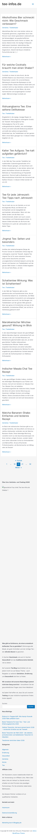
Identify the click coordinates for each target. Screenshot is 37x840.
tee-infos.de (11, 4)
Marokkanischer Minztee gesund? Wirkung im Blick (17, 324)
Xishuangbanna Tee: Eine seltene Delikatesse (16, 108)
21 (22, 464)
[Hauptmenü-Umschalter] (33, 4)
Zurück (18, 461)
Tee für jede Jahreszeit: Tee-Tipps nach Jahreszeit (17, 196)
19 (14, 464)
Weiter (18, 468)
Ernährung (5, 752)
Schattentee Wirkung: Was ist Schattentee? (17, 282)
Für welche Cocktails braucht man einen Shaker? (18, 66)
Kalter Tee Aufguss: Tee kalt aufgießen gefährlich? (18, 152)
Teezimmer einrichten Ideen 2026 (13, 740)
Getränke (5, 27)
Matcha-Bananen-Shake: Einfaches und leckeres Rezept (16, 416)
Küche (4, 762)
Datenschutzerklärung (9, 813)
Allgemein (5, 749)
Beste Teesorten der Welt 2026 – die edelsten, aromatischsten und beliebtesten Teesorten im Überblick (17, 735)
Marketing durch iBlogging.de (11, 822)
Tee (3, 113)
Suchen (4, 703)
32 (30, 464)
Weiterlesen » (6, 57)
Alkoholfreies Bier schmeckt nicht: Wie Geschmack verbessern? (18, 20)
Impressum (5, 807)
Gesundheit (6, 756)
